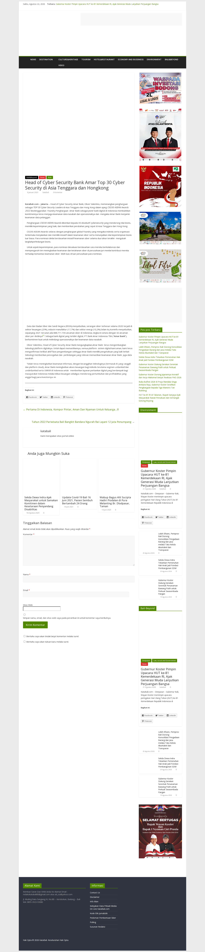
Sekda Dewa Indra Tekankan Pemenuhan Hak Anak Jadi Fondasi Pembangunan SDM (168, 564)
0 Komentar (57, 192)
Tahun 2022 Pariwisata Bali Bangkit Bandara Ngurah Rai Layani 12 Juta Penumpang (83, 421)
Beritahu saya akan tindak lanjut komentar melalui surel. (52, 636)
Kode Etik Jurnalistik (99, 913)
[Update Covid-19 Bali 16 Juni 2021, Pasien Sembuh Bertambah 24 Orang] (79, 460)
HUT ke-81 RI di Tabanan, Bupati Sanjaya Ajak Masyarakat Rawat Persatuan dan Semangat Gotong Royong (159, 398)
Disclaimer (94, 897)
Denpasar (146, 462)
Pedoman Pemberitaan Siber (103, 917)
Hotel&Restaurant (104, 59)
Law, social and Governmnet (164, 462)
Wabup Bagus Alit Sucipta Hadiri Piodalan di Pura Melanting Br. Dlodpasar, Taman (115, 502)
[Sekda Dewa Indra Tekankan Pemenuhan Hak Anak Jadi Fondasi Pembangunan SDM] (148, 558)
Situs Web (28, 605)
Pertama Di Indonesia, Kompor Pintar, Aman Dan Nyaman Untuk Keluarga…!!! (71, 409)
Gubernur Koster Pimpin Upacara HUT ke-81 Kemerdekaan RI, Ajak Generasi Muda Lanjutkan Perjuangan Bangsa (107, 4)
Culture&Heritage (68, 59)
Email (26, 590)
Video (61, 65)
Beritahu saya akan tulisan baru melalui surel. (47, 641)
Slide (50, 177)
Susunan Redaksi (97, 926)
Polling (93, 922)
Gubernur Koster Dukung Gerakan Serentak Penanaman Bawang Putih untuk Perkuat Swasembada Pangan (158, 367)
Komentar (28, 534)
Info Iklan (94, 901)
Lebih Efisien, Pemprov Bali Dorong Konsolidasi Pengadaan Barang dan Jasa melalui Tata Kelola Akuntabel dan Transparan (160, 350)
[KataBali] (26, 59)
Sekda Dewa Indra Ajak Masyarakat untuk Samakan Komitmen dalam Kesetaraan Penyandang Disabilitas (41, 503)
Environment (154, 59)
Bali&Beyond (171, 59)
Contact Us (95, 892)
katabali (46, 192)
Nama (26, 574)
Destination (46, 59)
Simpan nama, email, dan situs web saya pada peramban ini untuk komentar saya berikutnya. (67, 617)
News (33, 59)
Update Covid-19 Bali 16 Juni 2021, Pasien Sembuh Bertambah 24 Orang (77, 500)
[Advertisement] (131, 19)
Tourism (86, 59)
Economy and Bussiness (131, 59)
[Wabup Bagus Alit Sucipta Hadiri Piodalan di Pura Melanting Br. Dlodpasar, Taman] (116, 460)
